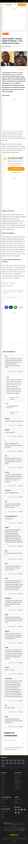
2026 (3, 760)
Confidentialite (17, 802)
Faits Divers (3, 791)
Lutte (2, 789)
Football (2, 787)
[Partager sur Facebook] (6, 307)
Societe (2, 776)
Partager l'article (16, 172)
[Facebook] (20, 1)
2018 (11, 763)
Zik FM (2, 814)
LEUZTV (2, 804)
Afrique (2, 794)
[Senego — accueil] (9, 4)
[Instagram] (24, 809)
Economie (3, 780)
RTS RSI (2, 818)
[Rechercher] (15, 4)
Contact (16, 801)
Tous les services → (18, 789)
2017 (15, 763)
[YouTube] (24, 1)
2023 (15, 760)
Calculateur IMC (17, 783)
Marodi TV (3, 801)
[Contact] (16, 1)
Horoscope (16, 785)
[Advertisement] (14, 19)
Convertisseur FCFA (18, 774)
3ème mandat (5, 283)
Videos (2, 792)
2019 (7, 763)
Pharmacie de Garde (18, 782)
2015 (23, 763)
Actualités (5, 33)
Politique (3, 774)
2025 (7, 760)
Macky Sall (12, 283)
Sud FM (2, 816)
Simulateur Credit (17, 787)
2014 (3, 766)
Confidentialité (21, 830)
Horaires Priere (17, 780)
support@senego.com (21, 829)
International (3, 782)
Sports (2, 785)
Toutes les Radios (4, 811)
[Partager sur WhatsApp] (15, 307)
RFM (2, 813)
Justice (2, 778)
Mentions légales (12, 830)
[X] (18, 809)
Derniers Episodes (4, 799)
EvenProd (3, 802)
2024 (11, 760)
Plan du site (6, 830)
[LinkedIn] (15, 812)
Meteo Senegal (17, 776)
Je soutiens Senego (16, 169)
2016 (19, 763)
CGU (15, 804)
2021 (23, 760)
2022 (19, 760)
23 (3, 48)
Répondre (21, 371)
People (2, 783)
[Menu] (2, 4)
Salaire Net (16, 778)
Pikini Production (4, 806)
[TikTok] (26, 1)
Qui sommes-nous (18, 799)
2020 (3, 763)
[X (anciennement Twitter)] (22, 1)
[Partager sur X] (11, 307)
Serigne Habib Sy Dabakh (7, 285)
